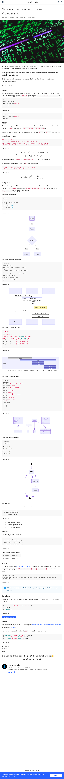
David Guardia (32, 2)
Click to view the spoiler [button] (9, 617)
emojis (13, 627)
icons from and (46, 624)
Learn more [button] (11, 776)
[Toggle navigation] (2, 2)
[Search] (58, 2)
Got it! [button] (56, 775)
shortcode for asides (23, 566)
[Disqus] (32, 696)
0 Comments (31, 17)
